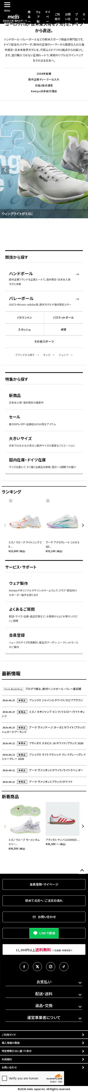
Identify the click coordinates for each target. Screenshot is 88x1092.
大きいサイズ (20, 438)
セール (15, 416)
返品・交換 (44, 1005)
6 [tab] (52, 222)
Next (83, 170)
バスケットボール (63, 317)
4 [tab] (46, 222)
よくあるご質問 (22, 609)
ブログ (76, 19)
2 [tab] (40, 222)
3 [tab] (43, 222)
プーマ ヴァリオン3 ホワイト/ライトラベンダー (43, 770)
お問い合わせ (67, 19)
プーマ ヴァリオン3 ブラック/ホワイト (38, 782)
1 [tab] (37, 222)
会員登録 (17, 635)
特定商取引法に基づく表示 (17, 1051)
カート (83, 19)
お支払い (44, 981)
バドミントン (24, 317)
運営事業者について (44, 1017)
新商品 (15, 395)
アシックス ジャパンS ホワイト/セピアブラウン (43, 700)
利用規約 (7, 1059)
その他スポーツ (44, 341)
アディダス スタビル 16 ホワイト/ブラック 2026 (43, 743)
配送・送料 (44, 993)
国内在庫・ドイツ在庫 (27, 459)
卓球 (63, 329)
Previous (5, 170)
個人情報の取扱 (11, 1042)
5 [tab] (49, 222)
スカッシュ (24, 329)
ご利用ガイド (57, 19)
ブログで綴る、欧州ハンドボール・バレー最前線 (42, 689)
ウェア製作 (18, 583)
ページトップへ (82, 870)
